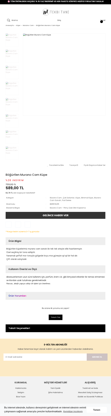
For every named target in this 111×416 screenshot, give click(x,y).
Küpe (78, 197)
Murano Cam (56, 197)
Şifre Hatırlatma (55, 392)
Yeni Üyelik (55, 388)
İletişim (21, 392)
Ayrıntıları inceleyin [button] (73, 411)
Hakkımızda (20, 388)
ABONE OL (97, 357)
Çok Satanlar (68, 197)
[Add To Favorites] (55, 165)
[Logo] (55, 12)
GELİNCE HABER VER (56, 215)
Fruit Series (66, 200)
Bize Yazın (20, 396)
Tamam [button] (96, 410)
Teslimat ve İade (90, 388)
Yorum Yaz (55, 317)
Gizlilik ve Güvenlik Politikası (90, 396)
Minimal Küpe (87, 197)
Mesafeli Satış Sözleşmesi (90, 392)
